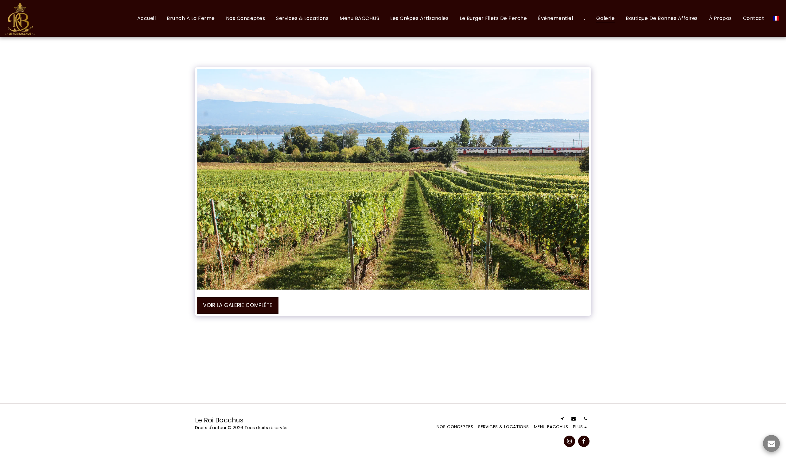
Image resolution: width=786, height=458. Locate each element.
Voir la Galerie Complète (237, 305)
